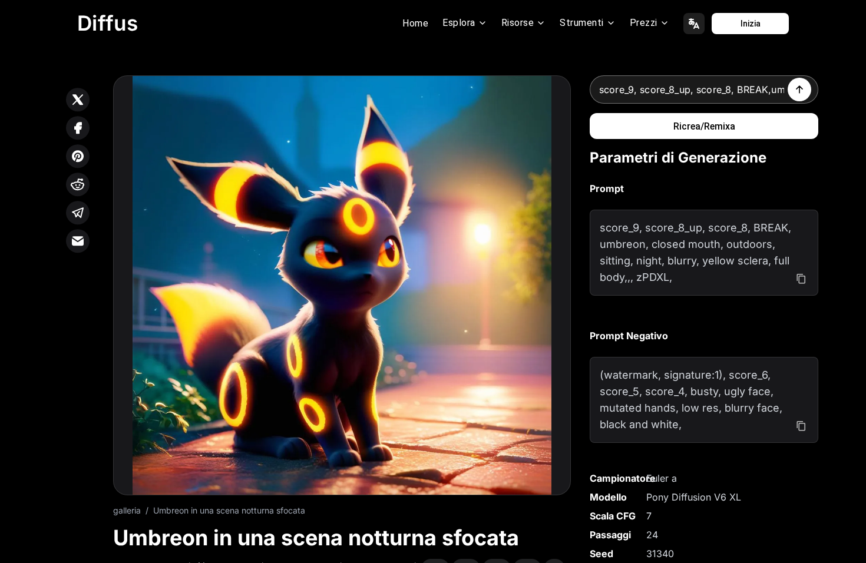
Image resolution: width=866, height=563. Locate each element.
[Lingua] (694, 23)
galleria (127, 510)
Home (415, 23)
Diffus (107, 23)
